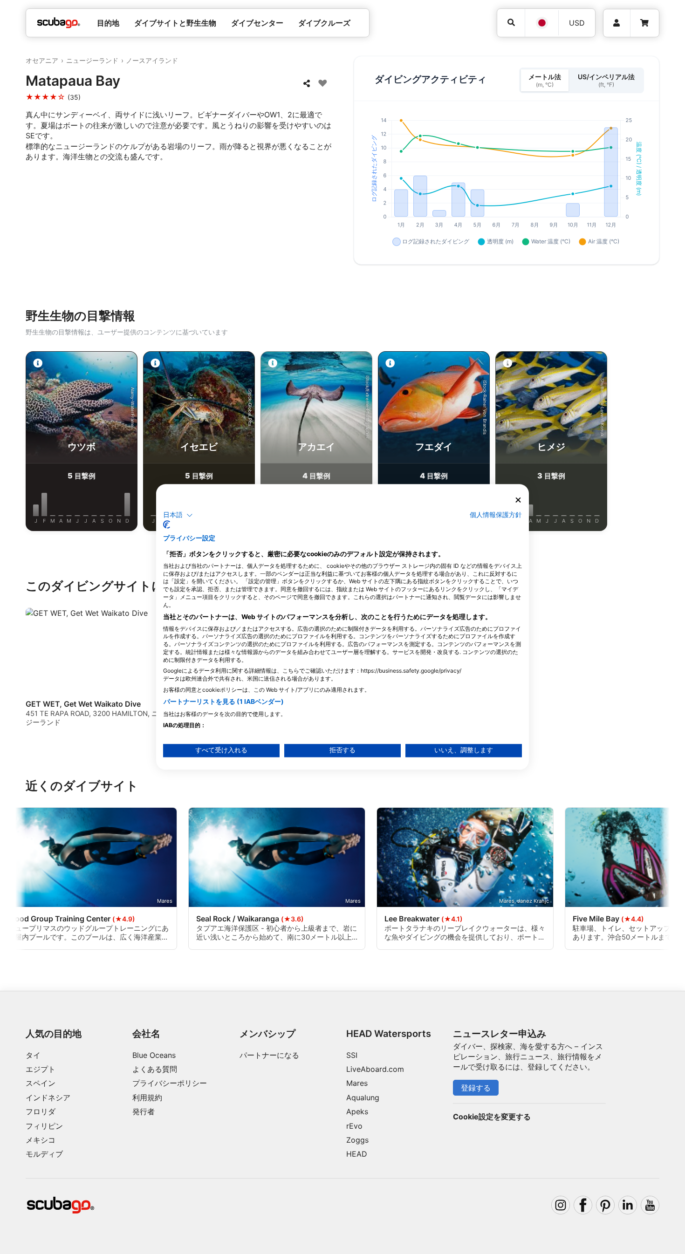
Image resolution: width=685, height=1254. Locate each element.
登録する (476, 1087)
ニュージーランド (92, 60)
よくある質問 (154, 1069)
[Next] (655, 443)
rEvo (354, 1126)
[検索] (511, 22)
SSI (351, 1055)
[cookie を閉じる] (518, 500)
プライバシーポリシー (169, 1083)
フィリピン (44, 1126)
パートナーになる (269, 1055)
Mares (357, 1083)
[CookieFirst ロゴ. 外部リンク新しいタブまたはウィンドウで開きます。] (166, 525)
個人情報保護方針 (496, 514)
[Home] (58, 22)
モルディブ (44, 1154)
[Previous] (30, 443)
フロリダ (40, 1111)
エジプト (40, 1069)
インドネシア (48, 1097)
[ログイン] (616, 23)
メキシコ (40, 1140)
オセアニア (42, 60)
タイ (33, 1055)
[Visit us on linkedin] (627, 1205)
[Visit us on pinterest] (605, 1205)
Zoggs (357, 1140)
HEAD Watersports (388, 1033)
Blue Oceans (154, 1055)
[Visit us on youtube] (650, 1205)
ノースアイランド (152, 60)
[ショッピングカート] (644, 23)
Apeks (357, 1111)
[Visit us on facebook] (583, 1205)
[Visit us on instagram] (560, 1205)
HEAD (356, 1154)
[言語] (541, 23)
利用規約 (147, 1097)
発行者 (143, 1111)
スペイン (40, 1083)
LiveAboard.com (375, 1069)
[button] (178, 515)
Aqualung (362, 1097)
